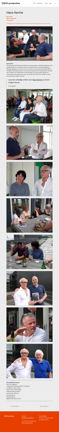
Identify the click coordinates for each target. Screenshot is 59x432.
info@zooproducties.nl (28, 418)
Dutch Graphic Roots (27, 423)
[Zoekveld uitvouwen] (55, 3)
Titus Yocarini (44, 406)
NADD (44, 416)
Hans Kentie (37, 80)
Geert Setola (15, 406)
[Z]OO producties (11, 3)
